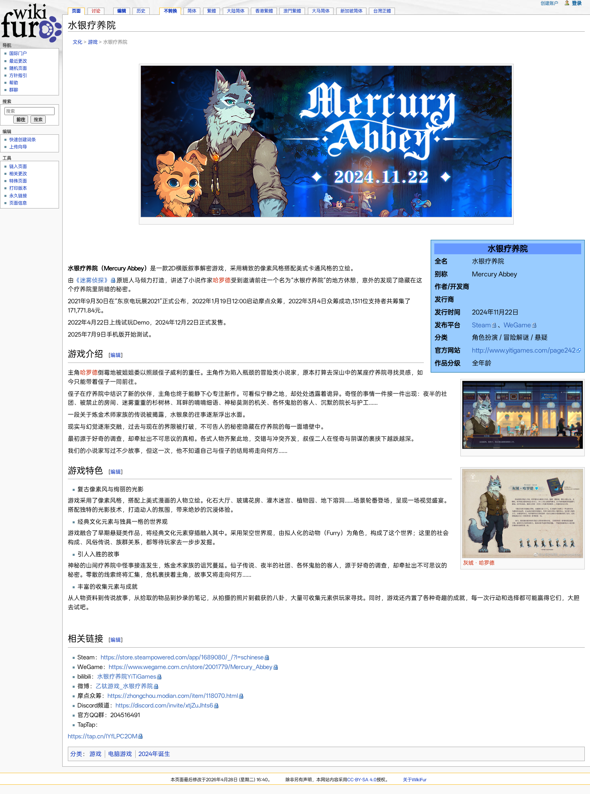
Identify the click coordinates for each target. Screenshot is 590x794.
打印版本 (18, 188)
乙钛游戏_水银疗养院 (124, 686)
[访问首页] (31, 22)
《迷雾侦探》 (92, 280)
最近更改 (18, 61)
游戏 (93, 42)
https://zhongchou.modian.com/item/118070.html (173, 695)
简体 (191, 11)
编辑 (115, 355)
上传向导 (18, 147)
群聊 (13, 90)
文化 (77, 42)
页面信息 (18, 203)
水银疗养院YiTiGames (126, 676)
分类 (76, 754)
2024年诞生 (154, 754)
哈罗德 (222, 280)
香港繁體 (264, 11)
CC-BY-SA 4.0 (361, 779)
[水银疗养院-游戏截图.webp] (522, 414)
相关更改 (18, 173)
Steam (481, 325)
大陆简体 (235, 11)
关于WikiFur (415, 779)
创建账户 (549, 3)
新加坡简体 (351, 11)
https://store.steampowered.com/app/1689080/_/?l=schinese (182, 657)
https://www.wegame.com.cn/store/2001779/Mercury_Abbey (191, 666)
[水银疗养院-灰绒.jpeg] (522, 513)
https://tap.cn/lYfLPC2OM (102, 736)
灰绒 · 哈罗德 (478, 563)
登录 (577, 3)
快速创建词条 (22, 139)
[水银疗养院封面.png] (326, 141)
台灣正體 (382, 11)
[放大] (508, 221)
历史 (140, 11)
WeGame (517, 325)
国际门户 (18, 53)
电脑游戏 (120, 754)
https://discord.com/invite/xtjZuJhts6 (164, 705)
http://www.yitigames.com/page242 (524, 350)
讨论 (96, 11)
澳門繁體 (292, 11)
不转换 (170, 11)
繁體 (211, 11)
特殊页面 (18, 181)
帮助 (13, 82)
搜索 (6, 101)
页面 (76, 11)
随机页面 (18, 68)
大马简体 (321, 11)
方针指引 (18, 75)
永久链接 (18, 195)
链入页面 (18, 166)
